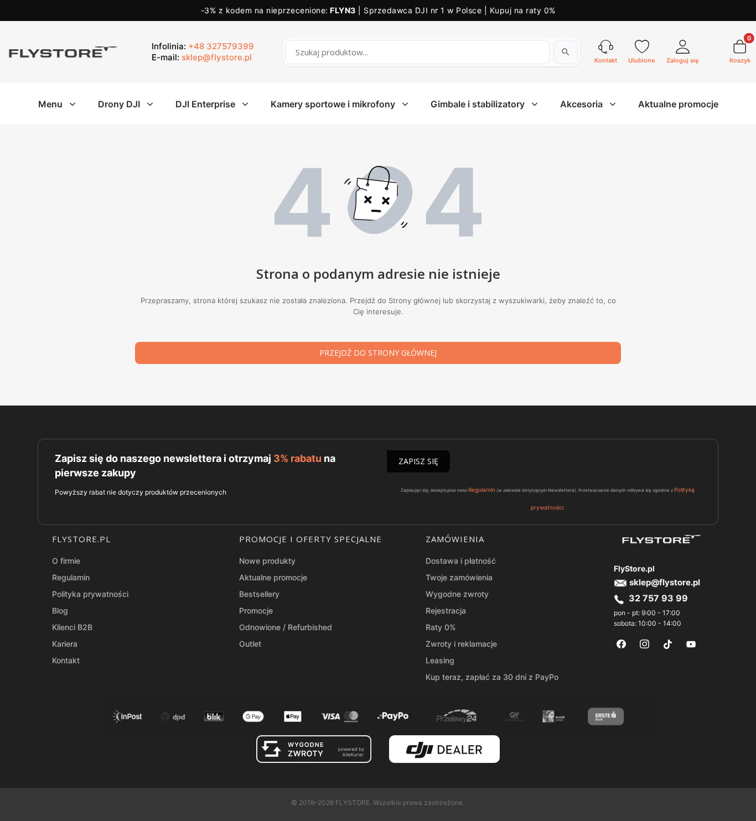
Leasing (440, 660)
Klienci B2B (72, 627)
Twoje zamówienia (459, 577)
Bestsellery (259, 594)
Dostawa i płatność (461, 560)
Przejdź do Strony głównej (378, 352)
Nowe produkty (267, 560)
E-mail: (202, 57)
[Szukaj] (565, 52)
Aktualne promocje (273, 577)
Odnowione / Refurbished (285, 627)
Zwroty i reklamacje (461, 643)
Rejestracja (446, 610)
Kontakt (66, 660)
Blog (60, 610)
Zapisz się (418, 461)
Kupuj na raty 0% (523, 10)
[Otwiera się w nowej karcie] (621, 644)
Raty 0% (441, 627)
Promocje (256, 610)
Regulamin (481, 489)
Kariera (64, 643)
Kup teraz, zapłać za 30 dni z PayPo (492, 677)
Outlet (250, 643)
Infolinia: (203, 46)
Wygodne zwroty (457, 594)
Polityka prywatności (90, 594)
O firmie (66, 560)
